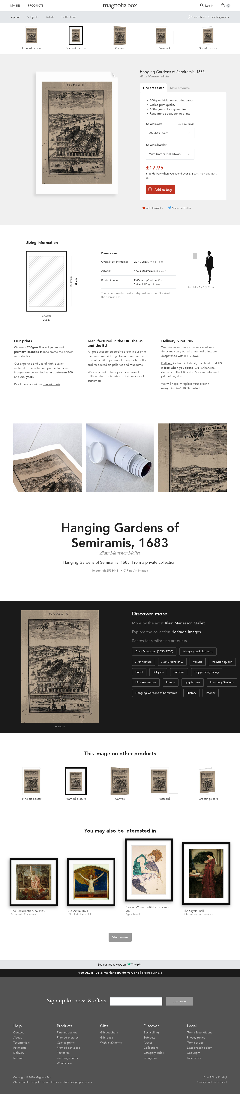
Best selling (151, 1032)
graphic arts (192, 682)
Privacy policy (196, 1037)
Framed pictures (68, 1037)
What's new (64, 1063)
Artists (50, 17)
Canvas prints (66, 1043)
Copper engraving (206, 672)
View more (120, 937)
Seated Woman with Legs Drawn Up (147, 909)
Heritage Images (186, 631)
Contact (18, 1032)
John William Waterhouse (198, 914)
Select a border (156, 145)
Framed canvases (68, 1048)
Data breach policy (199, 1048)
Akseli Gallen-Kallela (80, 914)
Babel (139, 672)
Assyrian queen (222, 662)
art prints (184, 113)
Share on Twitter (181, 208)
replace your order (194, 384)
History (191, 693)
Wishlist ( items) (111, 1043)
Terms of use (195, 1043)
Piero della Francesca (23, 914)
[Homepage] (120, 6)
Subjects (32, 17)
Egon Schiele (133, 914)
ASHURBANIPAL (172, 662)
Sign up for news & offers (76, 1000)
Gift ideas (106, 1037)
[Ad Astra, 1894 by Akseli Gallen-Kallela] (91, 882)
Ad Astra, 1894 (78, 911)
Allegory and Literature (198, 651)
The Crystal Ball (193, 911)
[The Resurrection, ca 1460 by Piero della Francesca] (34, 882)
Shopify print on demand (212, 1082)
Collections (69, 17)
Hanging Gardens (222, 682)
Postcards (63, 1053)
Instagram (150, 1058)
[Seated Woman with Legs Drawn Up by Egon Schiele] (149, 870)
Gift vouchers (109, 1032)
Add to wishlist (155, 208)
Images (15, 5)
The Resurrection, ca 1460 (28, 911)
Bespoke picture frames (45, 1082)
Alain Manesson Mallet (154, 76)
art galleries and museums (125, 365)
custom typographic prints (76, 1082)
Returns (18, 1058)
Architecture (143, 662)
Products (36, 5)
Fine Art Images (145, 682)
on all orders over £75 (120, 973)
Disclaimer (194, 1058)
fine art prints (51, 384)
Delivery (166, 363)
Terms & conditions (199, 1032)
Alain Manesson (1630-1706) (154, 651)
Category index (154, 1053)
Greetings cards (67, 1058)
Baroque (179, 672)
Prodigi (222, 1077)
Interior (210, 693)
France (170, 682)
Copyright (193, 1053)
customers (94, 381)
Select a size (170, 124)
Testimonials (21, 1043)
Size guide (188, 124)
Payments (19, 1048)
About (17, 1037)
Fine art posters (67, 1032)
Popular (15, 17)
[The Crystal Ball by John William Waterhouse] (206, 874)
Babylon (158, 672)
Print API (208, 1077)
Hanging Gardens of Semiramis (156, 693)
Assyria (197, 662)
